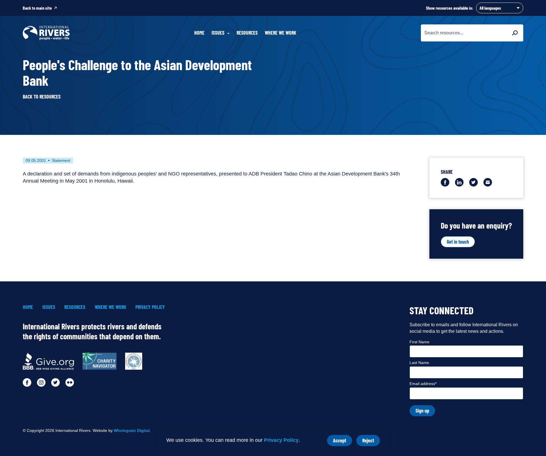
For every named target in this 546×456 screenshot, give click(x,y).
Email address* (423, 383)
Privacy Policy (281, 440)
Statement (61, 160)
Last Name (419, 362)
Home (199, 33)
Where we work (280, 33)
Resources (247, 33)
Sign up (422, 410)
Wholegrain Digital (132, 430)
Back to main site (37, 8)
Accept (342, 441)
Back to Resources (42, 97)
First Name (419, 342)
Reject (371, 441)
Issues (48, 307)
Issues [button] (218, 33)
